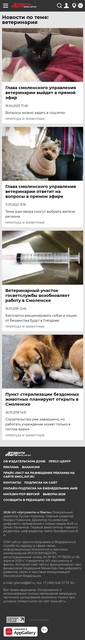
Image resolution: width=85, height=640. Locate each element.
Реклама (11, 467)
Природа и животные (25, 118)
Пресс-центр (60, 461)
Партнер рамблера (39, 620)
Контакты (12, 482)
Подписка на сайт (40, 482)
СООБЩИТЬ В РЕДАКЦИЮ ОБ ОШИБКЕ (34, 500)
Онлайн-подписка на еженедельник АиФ (40, 488)
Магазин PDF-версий (21, 494)
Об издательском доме (24, 461)
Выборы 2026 (54, 494)
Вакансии (31, 467)
